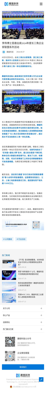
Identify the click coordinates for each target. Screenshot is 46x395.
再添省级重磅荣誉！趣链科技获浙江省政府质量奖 (31, 284)
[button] (23, 308)
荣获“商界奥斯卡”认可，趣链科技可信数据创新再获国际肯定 (31, 273)
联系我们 (23, 367)
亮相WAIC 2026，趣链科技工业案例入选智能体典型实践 (30, 296)
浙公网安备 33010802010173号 (24, 387)
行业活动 (21, 239)
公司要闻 (8, 239)
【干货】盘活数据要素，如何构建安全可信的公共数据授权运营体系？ (31, 262)
